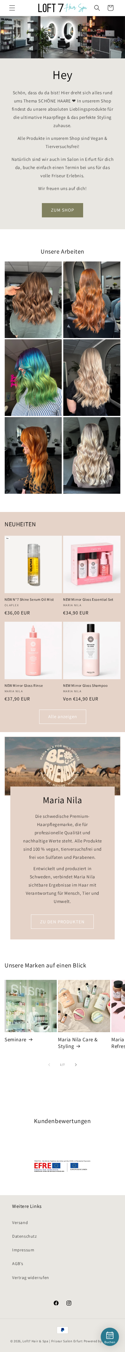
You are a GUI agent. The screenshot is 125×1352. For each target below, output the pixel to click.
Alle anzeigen (62, 716)
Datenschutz (24, 1236)
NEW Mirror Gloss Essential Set (88, 599)
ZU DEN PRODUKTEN (62, 921)
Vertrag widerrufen (30, 1277)
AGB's (17, 1263)
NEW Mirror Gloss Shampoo (85, 685)
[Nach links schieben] (49, 1064)
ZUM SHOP (62, 210)
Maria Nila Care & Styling (77, 1042)
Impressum (23, 1250)
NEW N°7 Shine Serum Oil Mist (29, 599)
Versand (20, 1222)
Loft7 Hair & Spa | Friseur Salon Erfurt (52, 1341)
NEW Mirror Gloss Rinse (24, 685)
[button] (12, 8)
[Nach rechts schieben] (76, 1064)
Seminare (15, 1039)
